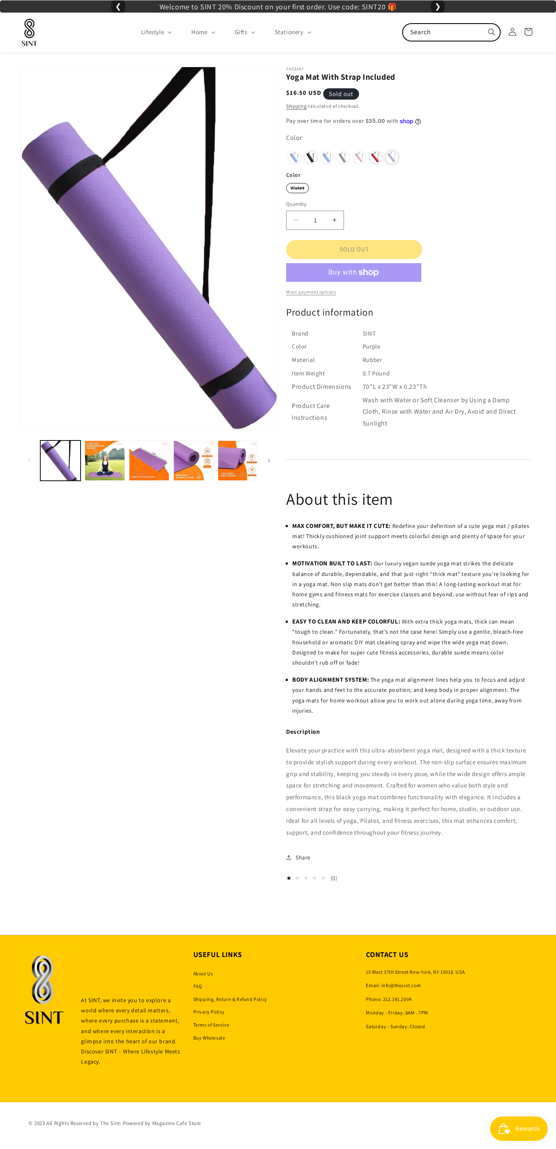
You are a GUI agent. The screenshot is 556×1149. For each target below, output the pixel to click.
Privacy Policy (209, 1012)
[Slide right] (269, 460)
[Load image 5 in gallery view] (238, 460)
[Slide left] (29, 460)
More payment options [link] (311, 292)
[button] (150, 32)
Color (294, 137)
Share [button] (303, 857)
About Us (203, 973)
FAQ (197, 986)
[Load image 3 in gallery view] (149, 460)
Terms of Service (211, 1025)
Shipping (296, 106)
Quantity (296, 204)
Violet (300, 189)
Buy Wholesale (209, 1038)
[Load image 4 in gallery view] (193, 460)
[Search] (492, 32)
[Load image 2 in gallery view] (105, 460)
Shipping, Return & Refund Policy (230, 999)
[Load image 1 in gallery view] (60, 460)
